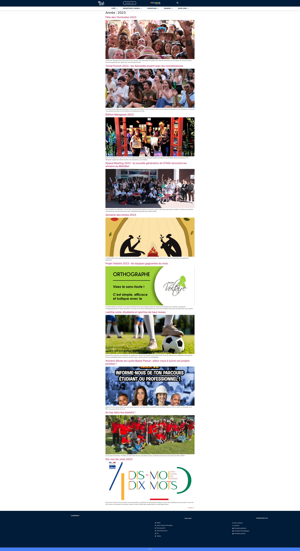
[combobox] (190, 2)
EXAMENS (167, 8)
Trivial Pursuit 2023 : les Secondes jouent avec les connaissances (144, 65)
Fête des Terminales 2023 (120, 17)
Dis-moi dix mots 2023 (118, 459)
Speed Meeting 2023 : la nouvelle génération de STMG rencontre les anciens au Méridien (146, 165)
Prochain (191, 508)
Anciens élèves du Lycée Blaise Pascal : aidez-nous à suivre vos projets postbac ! (147, 362)
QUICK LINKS (182, 8)
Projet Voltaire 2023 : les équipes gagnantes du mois (136, 263)
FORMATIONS (152, 8)
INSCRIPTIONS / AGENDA (131, 8)
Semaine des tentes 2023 (120, 214)
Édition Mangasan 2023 (119, 114)
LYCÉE (113, 8)
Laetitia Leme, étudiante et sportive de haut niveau (135, 312)
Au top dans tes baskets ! (120, 412)
